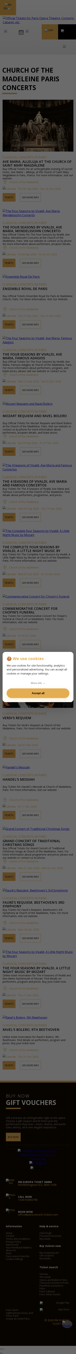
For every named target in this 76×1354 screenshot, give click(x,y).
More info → (38, 683)
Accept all (38, 693)
